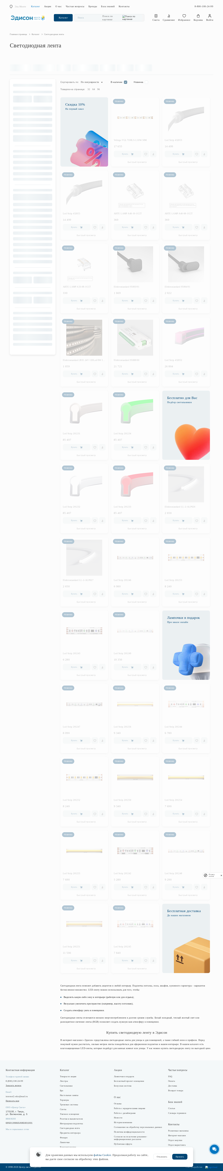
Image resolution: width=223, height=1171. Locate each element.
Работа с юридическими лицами (129, 1108)
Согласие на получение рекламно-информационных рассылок (130, 1138)
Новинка (138, 82)
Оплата (171, 1081)
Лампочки (65, 1142)
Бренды (92, 6)
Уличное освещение (69, 1114)
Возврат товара (175, 1090)
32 (89, 89)
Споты (63, 1109)
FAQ (170, 1076)
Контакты (124, 6)
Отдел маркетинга (177, 1145)
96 (98, 89)
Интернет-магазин (177, 1135)
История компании (123, 1122)
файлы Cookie (102, 1155)
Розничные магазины (178, 1130)
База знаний (108, 6)
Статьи (171, 1108)
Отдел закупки (175, 1140)
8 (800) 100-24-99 (14, 1081)
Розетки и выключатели (71, 1119)
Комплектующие (68, 1147)
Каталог (35, 6)
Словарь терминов (177, 1113)
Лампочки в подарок (124, 1076)
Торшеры (64, 1100)
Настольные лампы (69, 1095)
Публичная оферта (123, 1144)
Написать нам (12, 1101)
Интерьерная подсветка (71, 1123)
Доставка (172, 1086)
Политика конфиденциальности (129, 1132)
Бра (61, 1090)
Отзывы (118, 1103)
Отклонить (162, 1156)
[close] (221, 875)
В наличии (116, 82)
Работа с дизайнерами (124, 1113)
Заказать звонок (13, 1085)
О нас (58, 6)
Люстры (64, 1081)
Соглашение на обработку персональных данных (138, 1127)
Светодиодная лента (70, 1128)
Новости (118, 1117)
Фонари (64, 1137)
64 (93, 89)
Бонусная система (123, 1086)
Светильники (66, 1086)
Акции (47, 6)
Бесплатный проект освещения (129, 1081)
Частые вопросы (75, 6)
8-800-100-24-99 (204, 6)
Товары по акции (68, 1076)
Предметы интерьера (70, 1133)
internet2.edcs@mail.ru (17, 1096)
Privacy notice (212, 875)
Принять (180, 1156)
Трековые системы (69, 1104)
